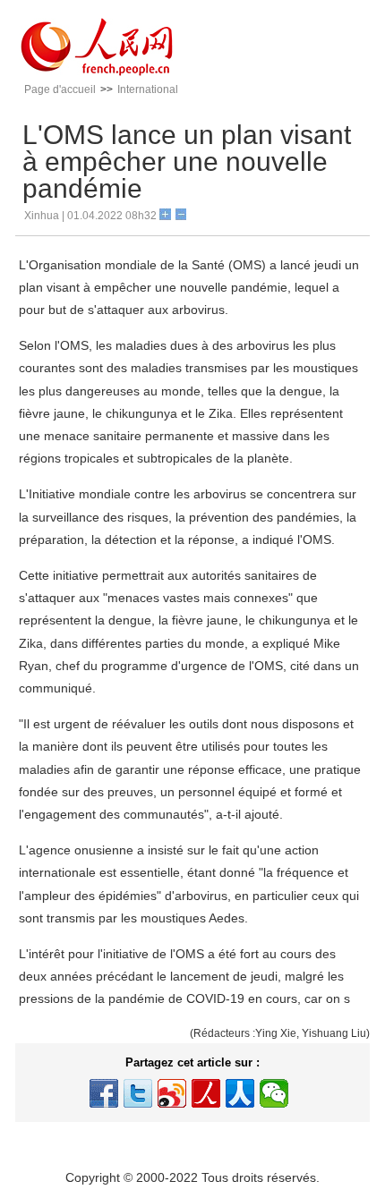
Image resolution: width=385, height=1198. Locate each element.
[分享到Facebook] (104, 1093)
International (147, 89)
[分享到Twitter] (138, 1093)
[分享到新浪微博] (172, 1093)
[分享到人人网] (240, 1093)
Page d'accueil (60, 89)
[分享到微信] (274, 1093)
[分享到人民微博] (206, 1093)
